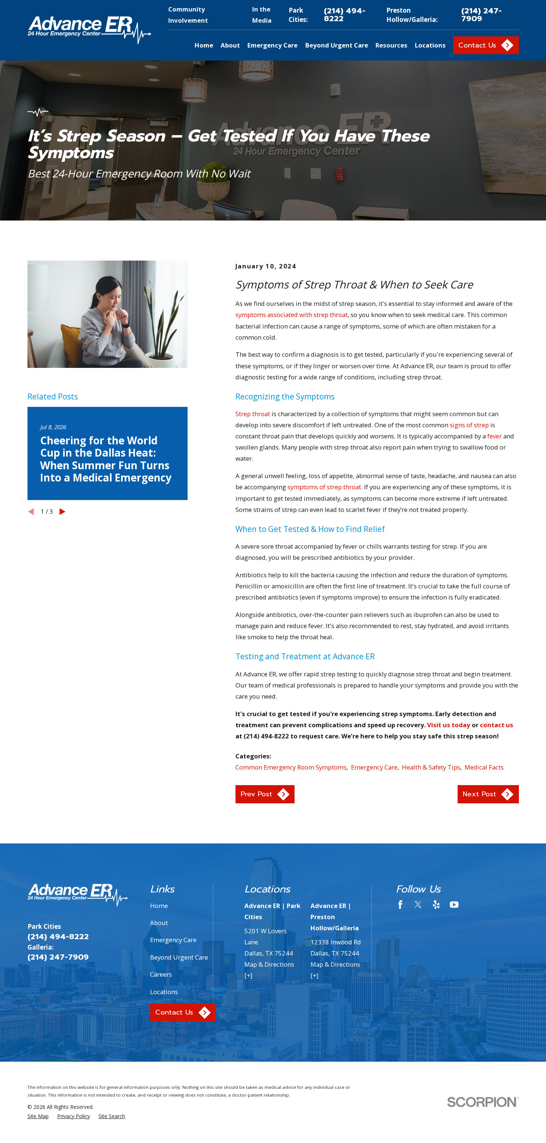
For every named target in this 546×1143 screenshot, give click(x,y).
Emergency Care (374, 767)
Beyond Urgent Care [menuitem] (336, 45)
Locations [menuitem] (430, 45)
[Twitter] (418, 904)
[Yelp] (436, 904)
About (159, 922)
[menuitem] (38, 1116)
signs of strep (469, 425)
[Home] (89, 30)
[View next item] (62, 511)
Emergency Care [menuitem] (272, 45)
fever (494, 436)
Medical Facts (484, 767)
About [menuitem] (230, 45)
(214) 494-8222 (344, 15)
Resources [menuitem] (391, 45)
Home (159, 905)
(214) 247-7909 (481, 15)
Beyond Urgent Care (179, 957)
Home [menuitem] (204, 45)
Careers (161, 974)
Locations (164, 991)
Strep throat (252, 413)
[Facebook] (400, 904)
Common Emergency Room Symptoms (291, 767)
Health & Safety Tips (431, 767)
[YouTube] (454, 904)
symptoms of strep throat (324, 487)
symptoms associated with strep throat (291, 314)
